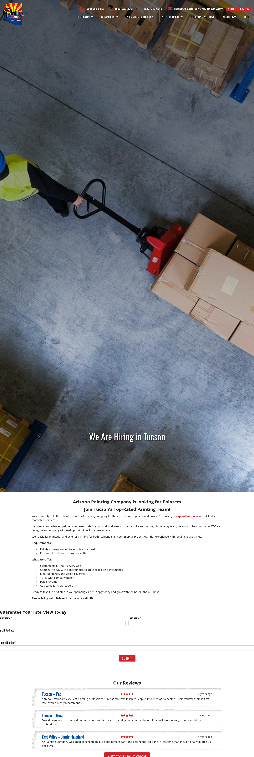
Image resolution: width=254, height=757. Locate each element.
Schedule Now (238, 9)
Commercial (108, 17)
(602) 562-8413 (95, 8)
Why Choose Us (171, 17)
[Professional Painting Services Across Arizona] (13, 13)
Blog (247, 17)
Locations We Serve (202, 17)
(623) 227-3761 (124, 8)
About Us (228, 17)
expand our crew (187, 516)
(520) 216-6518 (153, 8)
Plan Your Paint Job (138, 17)
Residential (84, 17)
